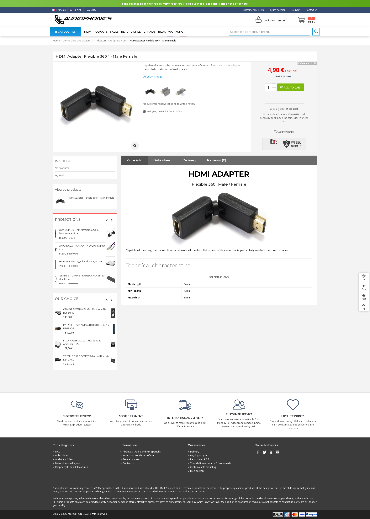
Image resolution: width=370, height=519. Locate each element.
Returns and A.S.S (198, 459)
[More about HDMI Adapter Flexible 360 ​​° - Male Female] (60, 201)
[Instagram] (277, 452)
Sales (114, 31)
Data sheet (162, 160)
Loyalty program (198, 455)
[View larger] (135, 146)
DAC (56, 451)
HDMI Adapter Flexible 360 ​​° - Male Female (91, 197)
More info (134, 160)
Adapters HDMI (118, 40)
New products (96, 31)
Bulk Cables (60, 455)
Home (56, 40)
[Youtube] (270, 452)
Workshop (176, 31)
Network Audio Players (66, 463)
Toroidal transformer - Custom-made (209, 463)
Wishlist (63, 161)
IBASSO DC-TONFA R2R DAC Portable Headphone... (88, 326)
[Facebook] (257, 452)
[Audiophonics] (83, 19)
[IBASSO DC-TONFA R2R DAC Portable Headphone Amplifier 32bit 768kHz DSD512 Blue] (60, 328)
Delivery (296, 10)
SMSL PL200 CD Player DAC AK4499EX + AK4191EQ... (89, 261)
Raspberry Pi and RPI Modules (70, 467)
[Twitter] (264, 452)
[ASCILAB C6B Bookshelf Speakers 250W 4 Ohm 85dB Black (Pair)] (60, 313)
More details (154, 77)
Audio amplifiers (63, 459)
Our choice (66, 299)
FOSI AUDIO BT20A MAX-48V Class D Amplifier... (87, 358)
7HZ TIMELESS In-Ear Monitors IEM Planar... (90, 230)
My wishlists (61, 175)
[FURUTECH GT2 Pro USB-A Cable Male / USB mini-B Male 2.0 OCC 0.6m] (60, 247)
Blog (162, 31)
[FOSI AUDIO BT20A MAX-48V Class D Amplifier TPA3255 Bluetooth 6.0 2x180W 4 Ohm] (60, 360)
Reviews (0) (216, 160)
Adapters (101, 40)
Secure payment (277, 10)
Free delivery (196, 471)
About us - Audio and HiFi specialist (140, 451)
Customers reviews (253, 10)
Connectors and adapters (78, 40)
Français (61, 10)
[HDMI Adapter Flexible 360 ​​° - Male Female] (150, 92)
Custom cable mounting (202, 467)
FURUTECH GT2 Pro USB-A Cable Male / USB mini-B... (89, 245)
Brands (150, 31)
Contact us (311, 10)
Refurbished (131, 31)
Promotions (68, 220)
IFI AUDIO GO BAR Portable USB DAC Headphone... (88, 277)
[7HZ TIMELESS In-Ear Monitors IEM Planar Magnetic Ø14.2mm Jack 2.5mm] (60, 233)
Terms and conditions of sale (137, 455)
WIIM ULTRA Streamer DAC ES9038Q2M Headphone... (89, 342)
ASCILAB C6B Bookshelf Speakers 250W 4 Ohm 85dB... (90, 311)
